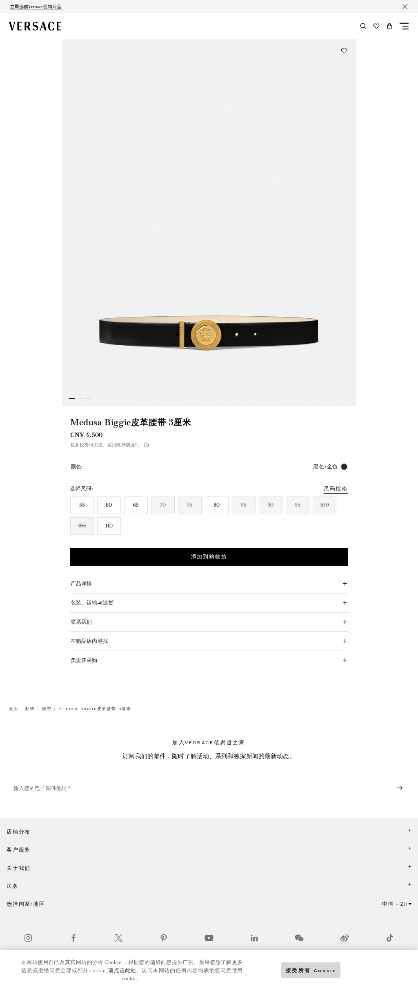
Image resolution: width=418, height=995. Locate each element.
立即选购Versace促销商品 (36, 6)
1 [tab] (72, 399)
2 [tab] (80, 399)
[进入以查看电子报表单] (401, 787)
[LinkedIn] (254, 938)
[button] (389, 26)
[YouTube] (209, 938)
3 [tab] (88, 399)
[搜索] (363, 26)
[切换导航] (404, 26)
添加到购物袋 (209, 557)
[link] (14, 709)
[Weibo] (344, 938)
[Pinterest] (164, 938)
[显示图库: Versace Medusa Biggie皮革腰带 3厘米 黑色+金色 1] (209, 222)
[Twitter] (119, 938)
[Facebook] (73, 938)
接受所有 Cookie (311, 970)
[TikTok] (390, 938)
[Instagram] (28, 938)
